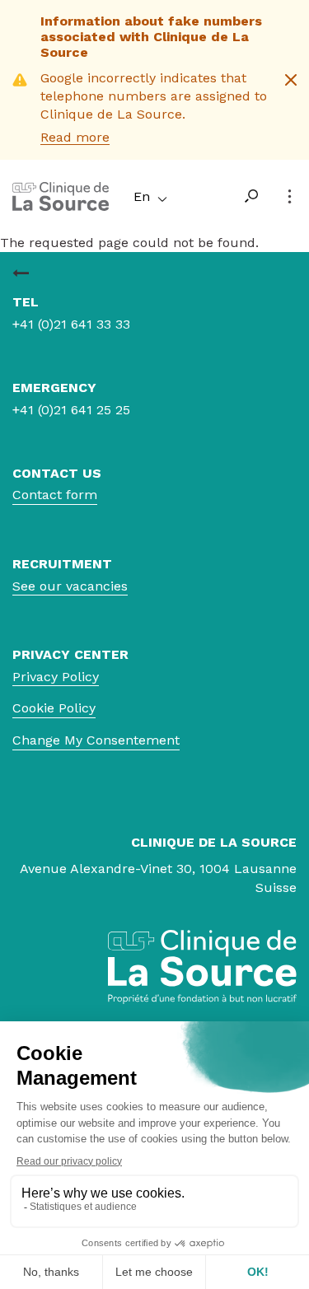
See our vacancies (70, 586)
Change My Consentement (96, 740)
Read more (75, 137)
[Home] (60, 206)
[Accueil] (20, 273)
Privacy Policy (55, 676)
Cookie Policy (54, 708)
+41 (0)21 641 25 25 (71, 410)
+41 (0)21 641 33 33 (71, 324)
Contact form (54, 494)
